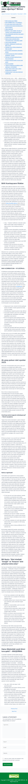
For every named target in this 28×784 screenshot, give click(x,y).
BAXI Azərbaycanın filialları (11, 21)
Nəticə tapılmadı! (9, 29)
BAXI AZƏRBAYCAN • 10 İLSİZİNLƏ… (13, 22)
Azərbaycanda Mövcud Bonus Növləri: (14, 37)
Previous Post (14, 708)
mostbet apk (19, 286)
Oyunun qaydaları (9, 63)
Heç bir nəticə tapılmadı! (10, 42)
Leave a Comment (5, 14)
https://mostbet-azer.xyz (11, 203)
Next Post (14, 711)
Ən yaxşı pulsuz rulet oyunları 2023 (13, 24)
